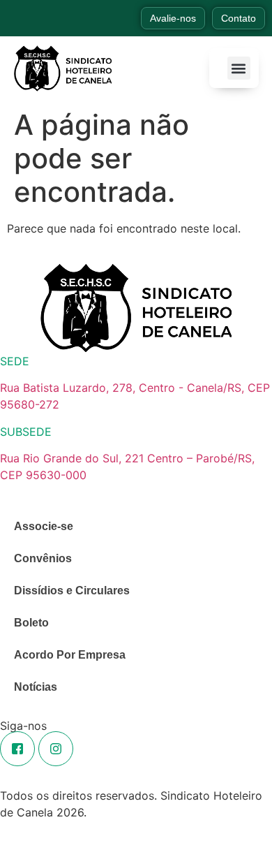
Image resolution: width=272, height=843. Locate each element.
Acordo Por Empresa (70, 655)
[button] (238, 68)
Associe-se (43, 526)
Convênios (43, 558)
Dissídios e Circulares (72, 590)
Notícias (35, 687)
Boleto (31, 623)
